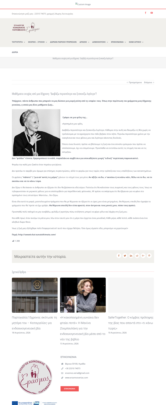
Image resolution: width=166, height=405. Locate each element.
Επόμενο (148, 82)
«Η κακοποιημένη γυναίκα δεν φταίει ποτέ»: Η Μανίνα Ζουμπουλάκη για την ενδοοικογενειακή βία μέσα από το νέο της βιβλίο (34, 328)
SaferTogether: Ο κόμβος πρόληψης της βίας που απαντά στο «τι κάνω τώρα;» (82, 323)
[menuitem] (18, 42)
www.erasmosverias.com (76, 377)
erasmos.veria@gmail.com (77, 373)
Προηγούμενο (135, 82)
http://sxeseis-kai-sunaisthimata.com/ (37, 234)
